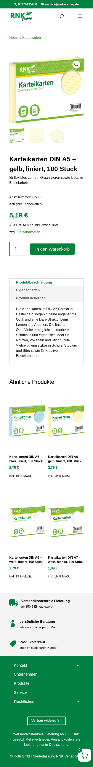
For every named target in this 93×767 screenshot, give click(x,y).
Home (14, 37)
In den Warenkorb (52, 249)
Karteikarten (31, 37)
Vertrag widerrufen (46, 720)
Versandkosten (28, 232)
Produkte (21, 683)
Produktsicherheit (30, 298)
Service (20, 692)
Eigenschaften (28, 290)
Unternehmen (25, 674)
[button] (76, 64)
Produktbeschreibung (34, 282)
